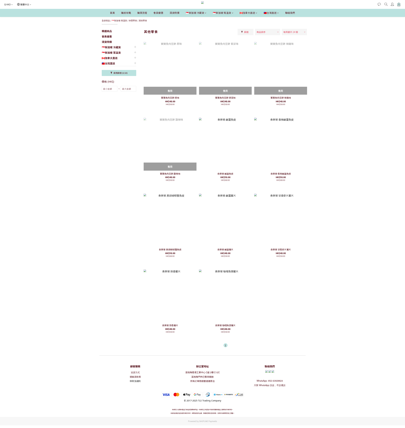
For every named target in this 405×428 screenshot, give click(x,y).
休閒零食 (133, 20)
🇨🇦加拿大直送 (247, 12)
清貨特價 (174, 12)
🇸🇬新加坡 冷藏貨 (195, 12)
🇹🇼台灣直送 (270, 12)
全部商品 (106, 20)
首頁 (112, 12)
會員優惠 (158, 12)
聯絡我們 (290, 12)
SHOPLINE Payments (208, 421)
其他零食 (143, 20)
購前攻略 (126, 12)
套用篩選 (120, 72)
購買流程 (142, 12)
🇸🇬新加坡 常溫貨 (222, 12)
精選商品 (107, 31)
